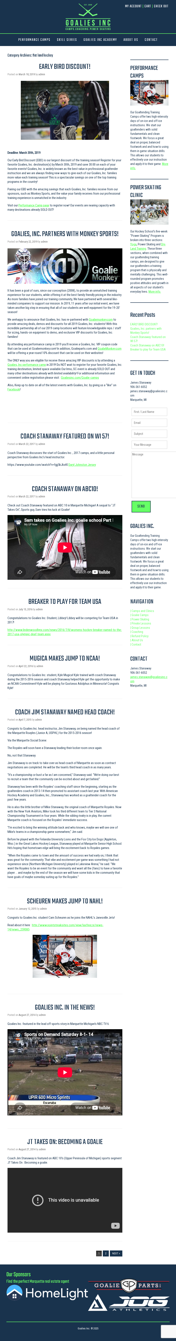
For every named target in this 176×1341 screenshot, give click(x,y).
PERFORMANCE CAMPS (34, 40)
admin (41, 74)
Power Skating (139, 619)
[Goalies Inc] (88, 16)
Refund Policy (139, 636)
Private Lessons (140, 623)
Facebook (14, 389)
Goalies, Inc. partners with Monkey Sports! (65, 234)
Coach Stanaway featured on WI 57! (64, 436)
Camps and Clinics (142, 611)
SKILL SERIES (67, 40)
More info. (155, 291)
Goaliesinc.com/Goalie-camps (80, 378)
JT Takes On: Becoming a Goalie (65, 1142)
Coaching (136, 632)
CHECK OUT (161, 6)
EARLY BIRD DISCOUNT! (65, 67)
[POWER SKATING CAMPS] (149, 212)
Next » (116, 1253)
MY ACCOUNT (133, 6)
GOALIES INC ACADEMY (100, 40)
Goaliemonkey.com (101, 319)
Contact (135, 644)
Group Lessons (140, 627)
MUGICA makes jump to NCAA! (65, 658)
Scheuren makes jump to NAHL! (65, 901)
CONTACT (151, 40)
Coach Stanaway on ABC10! (65, 489)
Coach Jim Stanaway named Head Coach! (65, 712)
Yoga (133, 244)
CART (147, 6)
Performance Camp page (33, 205)
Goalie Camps (139, 615)
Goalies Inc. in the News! (65, 1007)
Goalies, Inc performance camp (27, 365)
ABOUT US (130, 40)
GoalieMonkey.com (109, 349)
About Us (136, 640)
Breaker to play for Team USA (64, 602)
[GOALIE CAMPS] (149, 93)
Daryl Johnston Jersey (82, 465)
